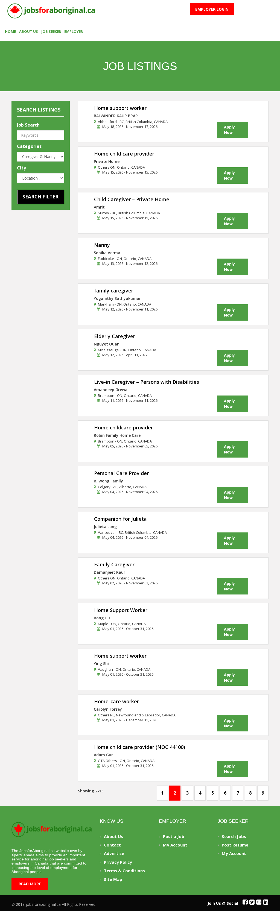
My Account (175, 845)
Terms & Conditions (124, 870)
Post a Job (173, 836)
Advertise (114, 853)
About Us (28, 31)
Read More (30, 883)
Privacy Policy (118, 862)
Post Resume (235, 845)
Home (10, 31)
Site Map (113, 879)
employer (73, 31)
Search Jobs (234, 836)
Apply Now (229, 129)
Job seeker (51, 31)
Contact (112, 845)
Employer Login (212, 9)
